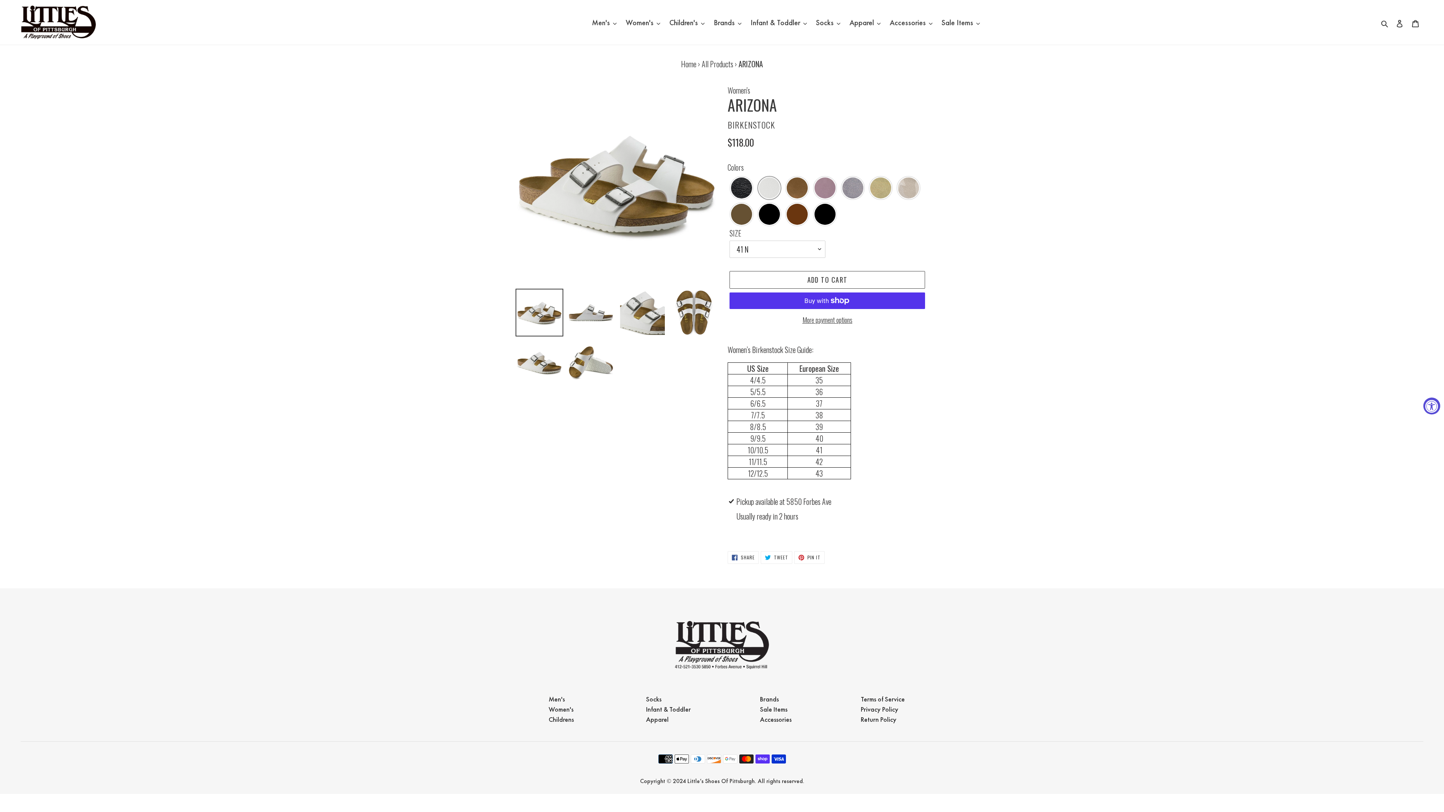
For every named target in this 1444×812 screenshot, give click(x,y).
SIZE (735, 233)
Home (688, 64)
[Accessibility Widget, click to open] (1431, 406)
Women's (739, 90)
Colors (736, 167)
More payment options (827, 320)
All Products (717, 64)
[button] (742, 188)
